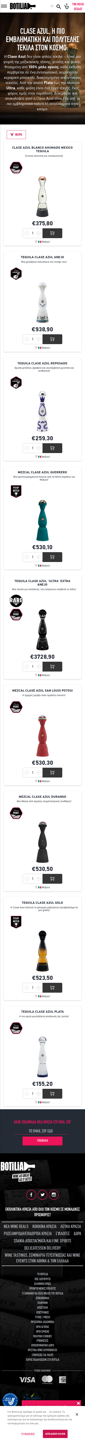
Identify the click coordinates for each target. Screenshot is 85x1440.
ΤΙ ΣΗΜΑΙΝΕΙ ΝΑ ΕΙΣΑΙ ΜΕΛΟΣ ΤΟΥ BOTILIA (42, 1293)
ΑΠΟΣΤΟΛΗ (42, 1308)
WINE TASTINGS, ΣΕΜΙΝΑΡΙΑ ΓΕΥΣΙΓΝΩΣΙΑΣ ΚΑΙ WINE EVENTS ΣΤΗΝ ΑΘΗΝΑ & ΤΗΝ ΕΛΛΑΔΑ (42, 1258)
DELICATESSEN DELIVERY (42, 1248)
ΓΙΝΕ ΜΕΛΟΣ (78, 4)
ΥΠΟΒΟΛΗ (42, 1140)
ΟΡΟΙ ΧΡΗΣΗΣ (42, 1332)
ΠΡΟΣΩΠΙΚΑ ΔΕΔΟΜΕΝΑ (42, 1322)
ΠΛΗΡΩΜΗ (43, 1303)
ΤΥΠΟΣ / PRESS (42, 1317)
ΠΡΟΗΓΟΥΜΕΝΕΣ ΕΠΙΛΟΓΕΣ (42, 1289)
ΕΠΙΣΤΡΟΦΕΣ (42, 1313)
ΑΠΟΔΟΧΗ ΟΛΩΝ (55, 1433)
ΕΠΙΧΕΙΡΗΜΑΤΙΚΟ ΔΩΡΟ (42, 1345)
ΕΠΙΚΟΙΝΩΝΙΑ (42, 1298)
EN (52, 6)
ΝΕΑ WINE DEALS (16, 1226)
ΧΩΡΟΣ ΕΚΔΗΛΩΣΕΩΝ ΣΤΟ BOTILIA (42, 1360)
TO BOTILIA (42, 1274)
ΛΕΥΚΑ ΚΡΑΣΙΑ (70, 1226)
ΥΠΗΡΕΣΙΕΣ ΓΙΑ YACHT (42, 1355)
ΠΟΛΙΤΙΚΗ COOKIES (42, 1336)
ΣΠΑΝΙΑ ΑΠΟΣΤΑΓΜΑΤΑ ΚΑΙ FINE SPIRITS (42, 1241)
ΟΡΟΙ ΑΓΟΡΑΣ (42, 1327)
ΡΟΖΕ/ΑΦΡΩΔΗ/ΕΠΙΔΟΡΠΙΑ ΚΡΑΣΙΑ (28, 1233)
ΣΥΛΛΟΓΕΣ (63, 1233)
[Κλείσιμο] (77, 1414)
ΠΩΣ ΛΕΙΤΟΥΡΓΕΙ (42, 1279)
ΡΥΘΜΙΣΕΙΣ (28, 1433)
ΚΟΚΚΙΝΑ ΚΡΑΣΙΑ (44, 1226)
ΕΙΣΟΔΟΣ (78, 9)
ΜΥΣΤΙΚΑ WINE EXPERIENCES (42, 1350)
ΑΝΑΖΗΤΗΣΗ (59, 6)
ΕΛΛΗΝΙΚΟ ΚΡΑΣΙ (42, 1284)
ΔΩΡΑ (77, 1233)
